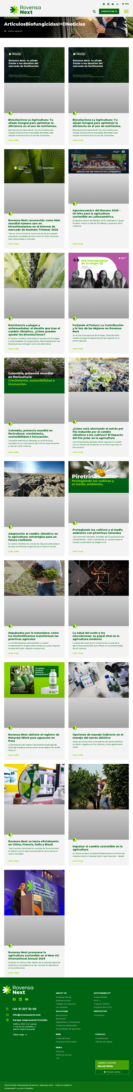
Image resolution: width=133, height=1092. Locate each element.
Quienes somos (63, 1000)
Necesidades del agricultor (68, 1029)
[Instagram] (117, 4)
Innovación (99, 1015)
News (59, 1047)
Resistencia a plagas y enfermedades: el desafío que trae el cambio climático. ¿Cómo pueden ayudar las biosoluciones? (34, 330)
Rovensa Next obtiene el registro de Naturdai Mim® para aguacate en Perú (33, 737)
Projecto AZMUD (102, 1004)
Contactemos (101, 1038)
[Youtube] (112, 4)
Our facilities (62, 1007)
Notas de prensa (63, 1055)
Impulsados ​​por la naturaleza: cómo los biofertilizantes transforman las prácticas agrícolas (33, 636)
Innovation (100, 1011)
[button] (94, 11)
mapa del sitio (46, 1085)
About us (61, 993)
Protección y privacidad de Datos (21, 1085)
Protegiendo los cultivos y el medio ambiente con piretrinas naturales (98, 531)
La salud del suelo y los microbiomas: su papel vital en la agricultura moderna (96, 636)
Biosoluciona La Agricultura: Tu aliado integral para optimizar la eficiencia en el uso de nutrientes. (32, 123)
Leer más (13, 140)
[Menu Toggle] (126, 11)
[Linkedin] (108, 4)
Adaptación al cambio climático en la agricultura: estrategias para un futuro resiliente (33, 537)
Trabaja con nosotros (66, 1004)
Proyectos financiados (66, 1042)
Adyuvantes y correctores (68, 1022)
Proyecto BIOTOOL (103, 1007)
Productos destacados (66, 1025)
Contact (100, 1034)
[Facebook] (103, 4)
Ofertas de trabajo (103, 1042)
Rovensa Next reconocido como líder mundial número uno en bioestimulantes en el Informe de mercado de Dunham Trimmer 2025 (34, 225)
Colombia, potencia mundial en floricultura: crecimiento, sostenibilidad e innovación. (30, 433)
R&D (58, 1034)
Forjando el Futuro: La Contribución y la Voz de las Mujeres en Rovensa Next (98, 328)
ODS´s (97, 1000)
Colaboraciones (63, 1038)
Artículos (60, 1051)
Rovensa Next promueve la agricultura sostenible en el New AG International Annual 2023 (33, 955)
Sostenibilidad (100, 997)
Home (10, 31)
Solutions (62, 1011)
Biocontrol (61, 1019)
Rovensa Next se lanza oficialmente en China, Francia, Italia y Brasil (33, 843)
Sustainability (102, 993)
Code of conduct (63, 1085)
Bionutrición (62, 1015)
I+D (57, 1058)
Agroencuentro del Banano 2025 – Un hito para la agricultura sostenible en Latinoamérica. (97, 213)
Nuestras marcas (64, 997)
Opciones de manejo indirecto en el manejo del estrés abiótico (98, 736)
